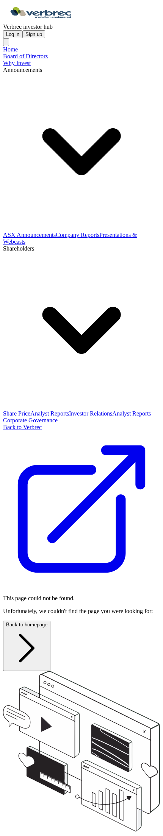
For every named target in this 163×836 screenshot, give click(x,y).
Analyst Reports (49, 413)
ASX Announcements (29, 235)
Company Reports (77, 235)
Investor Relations (90, 413)
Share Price (16, 413)
